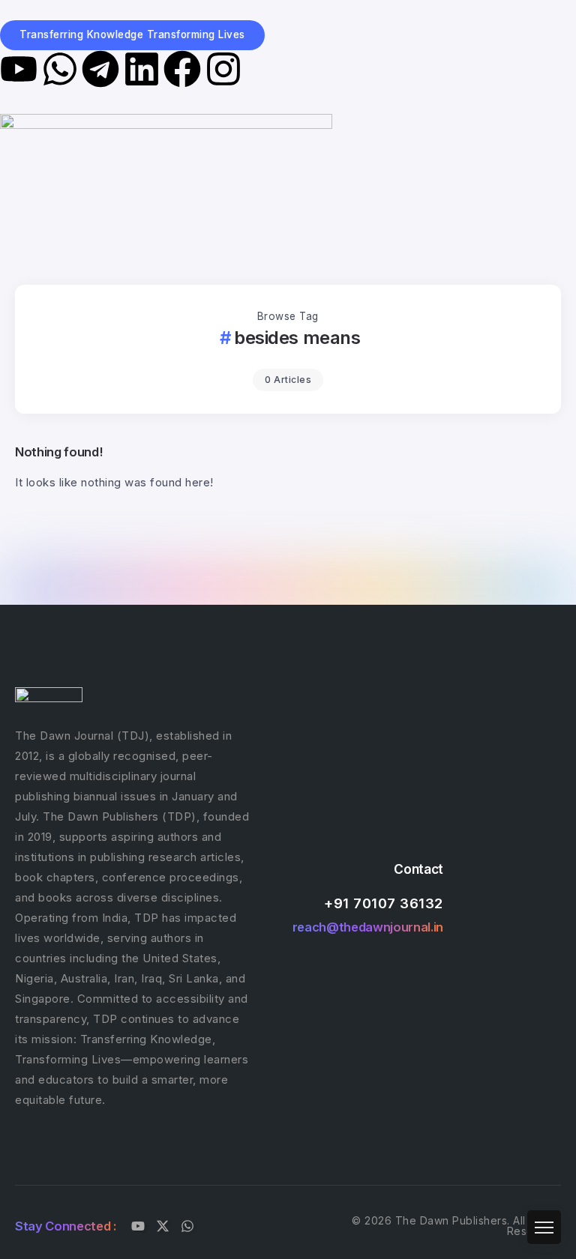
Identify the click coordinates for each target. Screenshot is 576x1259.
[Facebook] (182, 69)
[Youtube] (19, 69)
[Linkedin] (141, 69)
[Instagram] (223, 69)
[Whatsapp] (60, 69)
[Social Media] (138, 1226)
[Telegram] (100, 69)
